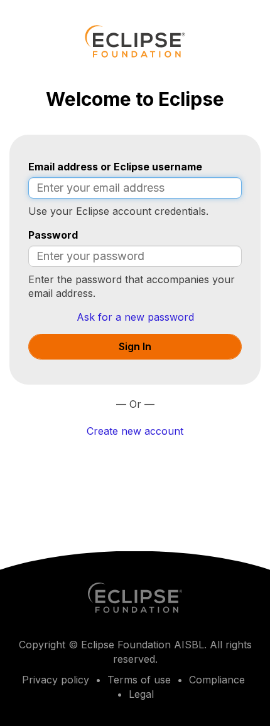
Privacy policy (55, 679)
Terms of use (139, 679)
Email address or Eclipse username (115, 166)
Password (53, 235)
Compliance (217, 679)
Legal (141, 694)
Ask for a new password (135, 317)
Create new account (135, 431)
